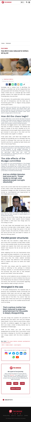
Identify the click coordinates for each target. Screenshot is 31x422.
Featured (4, 48)
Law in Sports (17, 345)
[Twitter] (10, 84)
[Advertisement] (15, 24)
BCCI (3, 345)
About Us (13, 415)
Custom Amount (15, 388)
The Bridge (17, 350)
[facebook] (7, 84)
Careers (26, 415)
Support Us (20, 415)
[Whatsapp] (13, 84)
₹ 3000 (16, 383)
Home (3, 43)
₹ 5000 (9, 383)
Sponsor (12, 375)
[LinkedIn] (15, 84)
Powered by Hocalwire (19, 418)
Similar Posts (9, 400)
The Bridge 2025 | (10, 418)
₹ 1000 (22, 383)
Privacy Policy (6, 415)
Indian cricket (9, 345)
